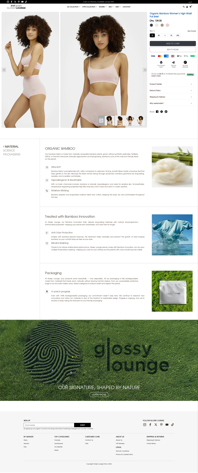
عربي (190, 2)
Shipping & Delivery (153, 440)
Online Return (151, 443)
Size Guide (192, 31)
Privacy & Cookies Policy (124, 454)
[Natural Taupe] (162, 25)
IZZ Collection (72, 7)
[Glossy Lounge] (16, 7)
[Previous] (4, 70)
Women (102, 7)
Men (117, 7)
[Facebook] (12, 2)
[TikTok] (26, 2)
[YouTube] (22, 2)
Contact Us (89, 440)
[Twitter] (15, 2)
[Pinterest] (19, 2)
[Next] (145, 70)
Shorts (56, 450)
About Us (119, 440)
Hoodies (57, 440)
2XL (178, 35)
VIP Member (120, 443)
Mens (25, 440)
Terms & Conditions (122, 451)
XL (171, 35)
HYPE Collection (88, 7)
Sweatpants (58, 443)
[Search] (183, 6)
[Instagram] (8, 2)
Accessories (58, 447)
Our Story (126, 7)
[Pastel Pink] (167, 25)
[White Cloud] (156, 25)
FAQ (86, 443)
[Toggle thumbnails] (101, 120)
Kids (110, 7)
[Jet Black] (151, 25)
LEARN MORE (99, 394)
